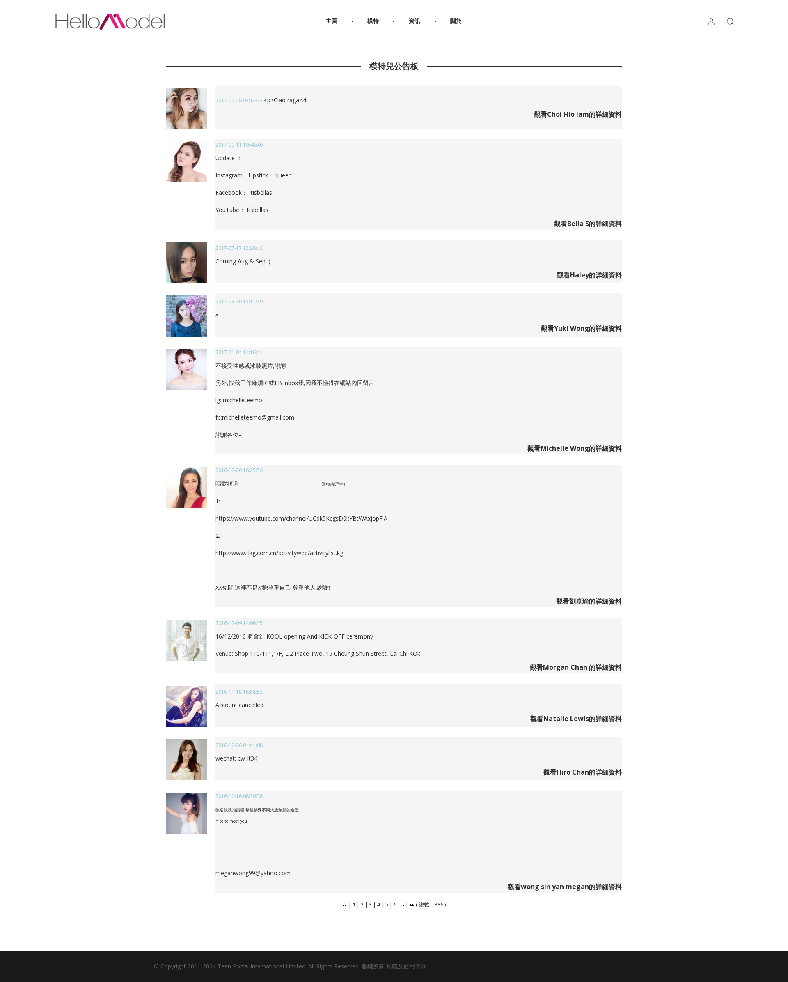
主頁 (331, 21)
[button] (711, 22)
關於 (456, 21)
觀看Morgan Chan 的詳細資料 (576, 667)
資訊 (414, 21)
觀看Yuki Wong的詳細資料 (581, 328)
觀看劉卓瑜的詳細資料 (589, 601)
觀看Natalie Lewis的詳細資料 (576, 718)
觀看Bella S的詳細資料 (588, 223)
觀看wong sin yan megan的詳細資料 (565, 886)
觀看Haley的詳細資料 (589, 274)
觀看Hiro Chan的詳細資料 (582, 772)
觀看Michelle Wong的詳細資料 (574, 448)
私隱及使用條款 (406, 966)
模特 (373, 21)
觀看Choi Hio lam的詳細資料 (578, 114)
